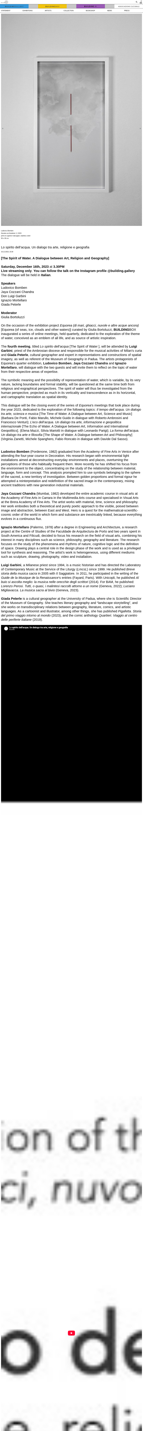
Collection (69, 10)
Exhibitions (28, 10)
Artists (48, 10)
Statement (5, 10)
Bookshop (90, 10)
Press (126, 10)
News (109, 10)
